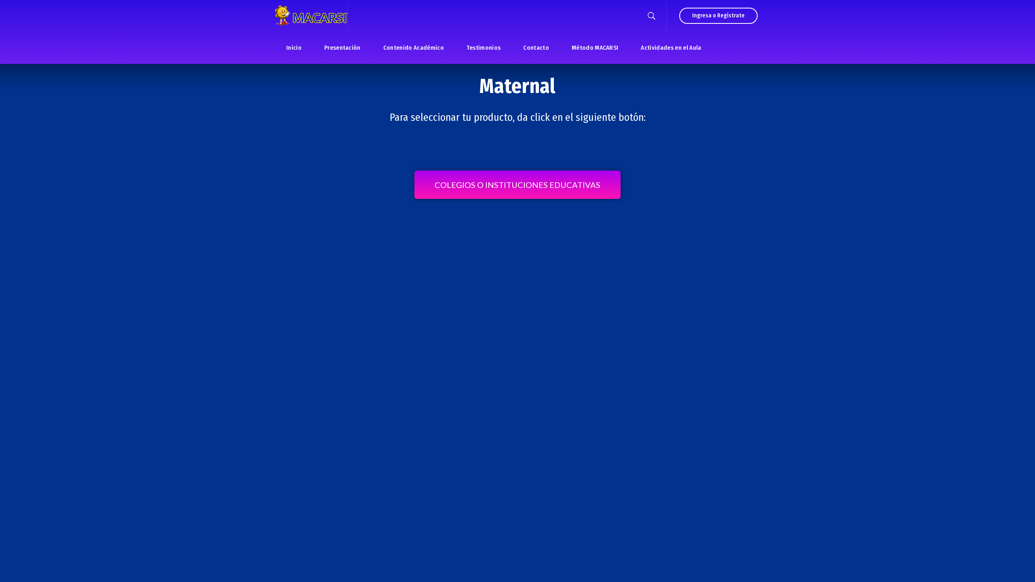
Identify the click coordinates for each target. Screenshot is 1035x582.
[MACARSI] (311, 15)
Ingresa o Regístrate (718, 15)
